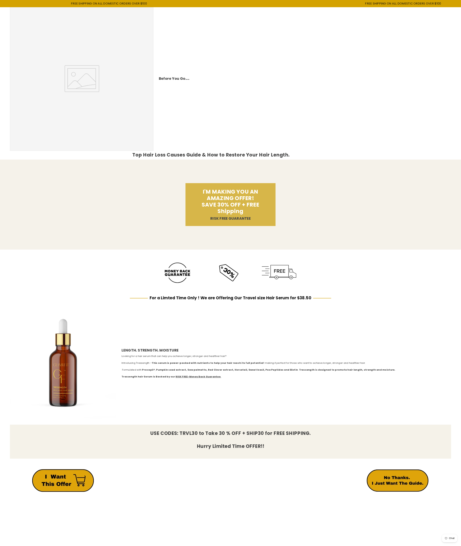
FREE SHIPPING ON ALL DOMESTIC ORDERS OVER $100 (82, 4)
